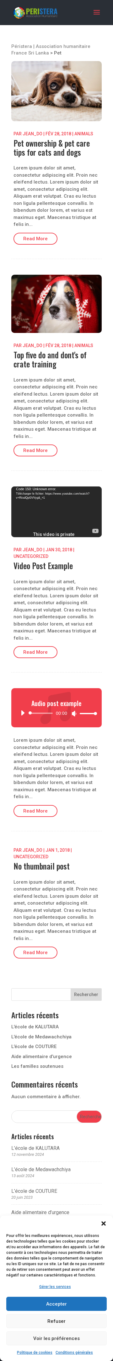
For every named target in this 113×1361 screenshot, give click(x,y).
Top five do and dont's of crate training (50, 359)
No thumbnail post (41, 866)
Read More (35, 239)
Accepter (56, 1304)
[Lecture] (23, 713)
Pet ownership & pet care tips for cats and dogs (51, 147)
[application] (56, 511)
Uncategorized (30, 556)
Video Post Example (43, 565)
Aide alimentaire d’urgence (41, 1056)
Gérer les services (55, 1287)
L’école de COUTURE (33, 1046)
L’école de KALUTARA (35, 1027)
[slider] (86, 713)
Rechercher (86, 994)
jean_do (32, 133)
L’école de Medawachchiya (41, 1037)
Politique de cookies (34, 1352)
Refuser (56, 1321)
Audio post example (56, 703)
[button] (103, 1223)
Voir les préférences (56, 1338)
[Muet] (74, 713)
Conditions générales (74, 1352)
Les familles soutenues (37, 1066)
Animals (83, 133)
